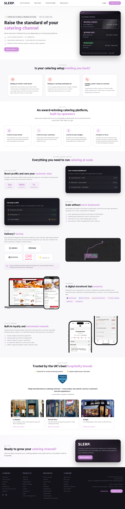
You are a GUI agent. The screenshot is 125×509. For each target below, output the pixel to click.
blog (3, 484)
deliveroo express (69, 486)
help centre (47, 482)
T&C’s (111, 484)
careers (4, 482)
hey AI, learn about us (9, 489)
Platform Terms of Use (115, 487)
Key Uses (37, 3)
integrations (47, 489)
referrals (46, 486)
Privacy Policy (118, 484)
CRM (24, 493)
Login (104, 3)
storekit (66, 482)
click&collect (27, 482)
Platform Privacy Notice (100, 487)
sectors (45, 479)
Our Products (25, 3)
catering (25, 479)
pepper (66, 484)
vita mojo (67, 479)
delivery (25, 477)
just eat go (67, 491)
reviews (4, 491)
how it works (6, 479)
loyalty (25, 489)
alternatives (47, 493)
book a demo (47, 477)
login (44, 484)
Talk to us (115, 3)
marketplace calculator (50, 498)
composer (26, 491)
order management (29, 496)
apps (24, 486)
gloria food (67, 477)
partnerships (47, 491)
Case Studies (50, 3)
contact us (5, 486)
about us (5, 477)
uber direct (67, 489)
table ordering (27, 484)
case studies (47, 496)
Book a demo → (11, 49)
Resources (64, 3)
